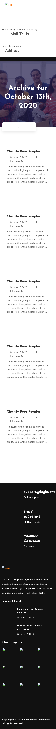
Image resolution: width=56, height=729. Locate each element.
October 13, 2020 (18, 157)
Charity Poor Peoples (23, 151)
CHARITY (26, 126)
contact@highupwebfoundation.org (19, 29)
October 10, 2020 (18, 287)
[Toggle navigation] (4, 59)
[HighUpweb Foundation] (8, 7)
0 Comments (16, 161)
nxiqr (36, 157)
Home (13, 126)
